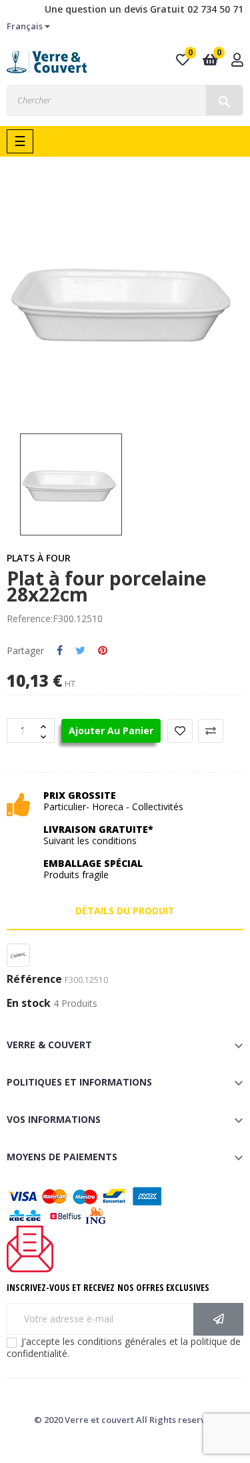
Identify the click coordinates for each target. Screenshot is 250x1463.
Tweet (80, 651)
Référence (34, 980)
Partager (60, 651)
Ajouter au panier (111, 730)
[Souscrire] (218, 1319)
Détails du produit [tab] (125, 910)
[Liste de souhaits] (180, 731)
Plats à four (39, 557)
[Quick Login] (237, 61)
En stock (29, 1004)
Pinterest (102, 651)
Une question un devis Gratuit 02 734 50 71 (144, 9)
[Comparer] (210, 731)
